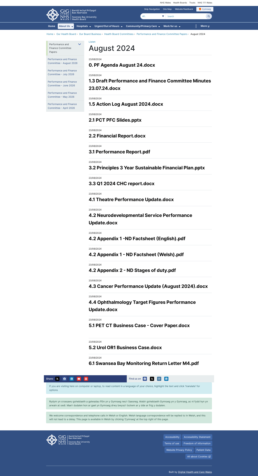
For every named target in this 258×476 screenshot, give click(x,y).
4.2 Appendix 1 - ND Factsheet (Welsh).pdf (136, 254)
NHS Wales (165, 2)
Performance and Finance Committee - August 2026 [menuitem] (62, 61)
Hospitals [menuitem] (82, 26)
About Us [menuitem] (64, 26)
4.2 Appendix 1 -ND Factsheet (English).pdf (137, 238)
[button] (57, 378)
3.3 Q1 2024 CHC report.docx (122, 183)
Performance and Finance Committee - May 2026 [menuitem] (62, 94)
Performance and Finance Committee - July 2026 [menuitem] (62, 72)
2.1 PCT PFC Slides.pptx (115, 120)
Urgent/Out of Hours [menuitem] (107, 26)
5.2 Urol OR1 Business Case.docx (125, 347)
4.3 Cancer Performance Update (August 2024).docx (148, 286)
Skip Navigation (152, 9)
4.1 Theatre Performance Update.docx (131, 199)
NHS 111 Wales (205, 2)
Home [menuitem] (51, 26)
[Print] (86, 378)
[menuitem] (72, 26)
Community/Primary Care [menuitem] (141, 26)
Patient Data (203, 449)
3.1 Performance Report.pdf (119, 151)
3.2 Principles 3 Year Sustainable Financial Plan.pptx (147, 167)
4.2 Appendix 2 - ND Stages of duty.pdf (132, 270)
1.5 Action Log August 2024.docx (126, 104)
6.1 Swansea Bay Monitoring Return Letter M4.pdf (144, 363)
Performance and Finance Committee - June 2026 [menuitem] (62, 83)
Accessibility (172, 436)
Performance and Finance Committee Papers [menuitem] (60, 48)
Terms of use (172, 443)
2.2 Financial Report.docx (117, 135)
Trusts (192, 2)
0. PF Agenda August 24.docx (122, 65)
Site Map (167, 9)
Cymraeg (206, 9)
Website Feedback (184, 9)
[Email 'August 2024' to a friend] (78, 378)
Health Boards (180, 2)
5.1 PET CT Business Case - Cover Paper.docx (139, 325)
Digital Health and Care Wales (195, 471)
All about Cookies (197, 456)
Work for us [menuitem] (170, 26)
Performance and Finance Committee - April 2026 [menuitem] (62, 106)
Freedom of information (197, 443)
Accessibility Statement (197, 436)
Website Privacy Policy (179, 449)
